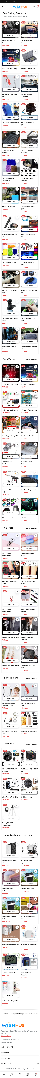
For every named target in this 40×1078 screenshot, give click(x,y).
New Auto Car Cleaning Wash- (29, 291)
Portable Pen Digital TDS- (11, 1001)
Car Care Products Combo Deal (8, 180)
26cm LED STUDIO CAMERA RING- (8, 704)
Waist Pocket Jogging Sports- (28, 610)
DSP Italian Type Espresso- (26, 862)
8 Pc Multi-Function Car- (29, 410)
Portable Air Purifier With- (9, 918)
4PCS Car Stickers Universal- (27, 152)
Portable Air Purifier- (28, 889)
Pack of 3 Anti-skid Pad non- (29, 348)
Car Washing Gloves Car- (10, 122)
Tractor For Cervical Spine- (27, 124)
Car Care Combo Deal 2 (10, 262)
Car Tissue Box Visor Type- (27, 208)
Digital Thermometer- (9, 973)
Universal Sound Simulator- (7, 463)
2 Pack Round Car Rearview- (27, 179)
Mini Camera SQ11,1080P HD (29, 770)
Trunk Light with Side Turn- (28, 236)
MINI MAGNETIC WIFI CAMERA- (9, 770)
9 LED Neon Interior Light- (27, 263)
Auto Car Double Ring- (9, 69)
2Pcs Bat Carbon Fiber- (29, 436)
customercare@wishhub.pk (10, 1040)
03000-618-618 (6, 1043)
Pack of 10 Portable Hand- (27, 554)
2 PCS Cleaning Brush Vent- (28, 320)
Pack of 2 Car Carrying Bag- (9, 291)
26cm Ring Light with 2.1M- (9, 96)
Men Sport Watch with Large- (9, 582)
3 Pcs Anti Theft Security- (10, 945)
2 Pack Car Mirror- (8, 206)
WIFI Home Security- (28, 797)
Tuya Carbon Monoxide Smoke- (29, 946)
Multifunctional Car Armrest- (8, 42)
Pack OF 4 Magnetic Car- (29, 490)
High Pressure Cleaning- (10, 410)
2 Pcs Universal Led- (9, 518)
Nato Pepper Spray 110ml (10, 436)
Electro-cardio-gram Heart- (28, 582)
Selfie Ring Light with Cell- (9, 732)
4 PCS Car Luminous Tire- (29, 518)
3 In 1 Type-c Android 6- (10, 797)
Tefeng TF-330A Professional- (7, 824)
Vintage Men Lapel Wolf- (10, 637)
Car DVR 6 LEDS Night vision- (9, 320)
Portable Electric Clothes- (7, 890)
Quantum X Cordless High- (9, 491)
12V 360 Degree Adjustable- (26, 95)
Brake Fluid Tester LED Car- (9, 236)
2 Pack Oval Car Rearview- (26, 42)
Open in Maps (6, 1036)
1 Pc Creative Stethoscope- (6, 554)
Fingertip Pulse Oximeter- (26, 974)
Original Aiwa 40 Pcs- (28, 69)
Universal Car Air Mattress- (8, 152)
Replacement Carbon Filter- (9, 862)
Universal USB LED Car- (10, 384)
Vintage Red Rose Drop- (10, 665)
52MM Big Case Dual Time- (28, 667)
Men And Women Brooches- (27, 638)
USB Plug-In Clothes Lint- (28, 918)
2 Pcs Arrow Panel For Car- (9, 348)
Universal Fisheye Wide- (29, 731)
